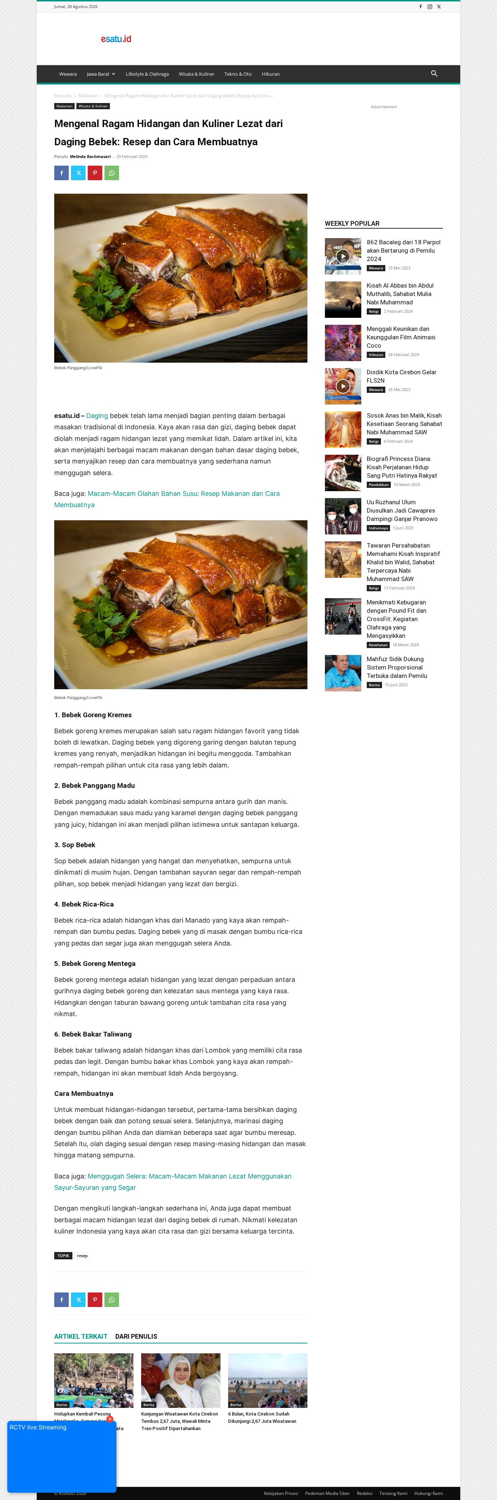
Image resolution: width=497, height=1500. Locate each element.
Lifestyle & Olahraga (147, 74)
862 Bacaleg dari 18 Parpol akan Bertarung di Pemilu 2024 (404, 250)
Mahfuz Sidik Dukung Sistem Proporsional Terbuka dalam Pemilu (397, 667)
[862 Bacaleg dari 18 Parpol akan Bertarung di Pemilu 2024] (343, 256)
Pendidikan (379, 484)
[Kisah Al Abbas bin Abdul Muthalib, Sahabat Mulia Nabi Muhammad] (343, 299)
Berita (61, 1404)
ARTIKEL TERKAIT (81, 1336)
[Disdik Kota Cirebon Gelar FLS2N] (343, 386)
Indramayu (378, 527)
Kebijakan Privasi (281, 1493)
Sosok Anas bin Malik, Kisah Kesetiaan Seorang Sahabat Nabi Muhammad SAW (404, 424)
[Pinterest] (95, 173)
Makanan (88, 95)
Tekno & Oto (238, 74)
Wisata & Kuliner (196, 74)
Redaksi (365, 1493)
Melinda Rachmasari (90, 156)
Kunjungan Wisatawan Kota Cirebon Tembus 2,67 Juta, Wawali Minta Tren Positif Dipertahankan (179, 1421)
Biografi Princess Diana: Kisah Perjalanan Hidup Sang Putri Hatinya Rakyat (402, 467)
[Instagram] (430, 6)
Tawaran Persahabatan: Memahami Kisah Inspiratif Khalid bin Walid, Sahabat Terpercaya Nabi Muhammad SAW (403, 562)
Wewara (68, 74)
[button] (434, 74)
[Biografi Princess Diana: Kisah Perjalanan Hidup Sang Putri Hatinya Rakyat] (343, 473)
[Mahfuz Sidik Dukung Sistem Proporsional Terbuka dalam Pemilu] (343, 673)
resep (82, 1255)
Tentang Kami (393, 1493)
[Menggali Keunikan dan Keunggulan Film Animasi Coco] (343, 343)
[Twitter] (439, 6)
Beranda (63, 95)
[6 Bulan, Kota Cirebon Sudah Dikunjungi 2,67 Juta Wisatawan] (267, 1380)
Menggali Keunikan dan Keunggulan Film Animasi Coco (401, 337)
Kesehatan (378, 644)
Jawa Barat (98, 74)
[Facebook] (421, 6)
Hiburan (271, 74)
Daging (97, 415)
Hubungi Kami (428, 1493)
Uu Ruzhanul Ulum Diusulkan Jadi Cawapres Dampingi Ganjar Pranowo (402, 510)
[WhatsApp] (111, 173)
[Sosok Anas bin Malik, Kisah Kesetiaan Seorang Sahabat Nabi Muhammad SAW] (343, 429)
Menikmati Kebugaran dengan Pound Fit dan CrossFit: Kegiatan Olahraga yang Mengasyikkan (396, 619)
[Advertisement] (310, 38)
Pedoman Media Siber (327, 1493)
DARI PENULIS (136, 1336)
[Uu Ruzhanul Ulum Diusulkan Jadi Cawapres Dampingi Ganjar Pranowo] (343, 516)
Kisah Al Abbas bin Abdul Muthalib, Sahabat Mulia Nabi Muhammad (400, 294)
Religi (374, 311)
